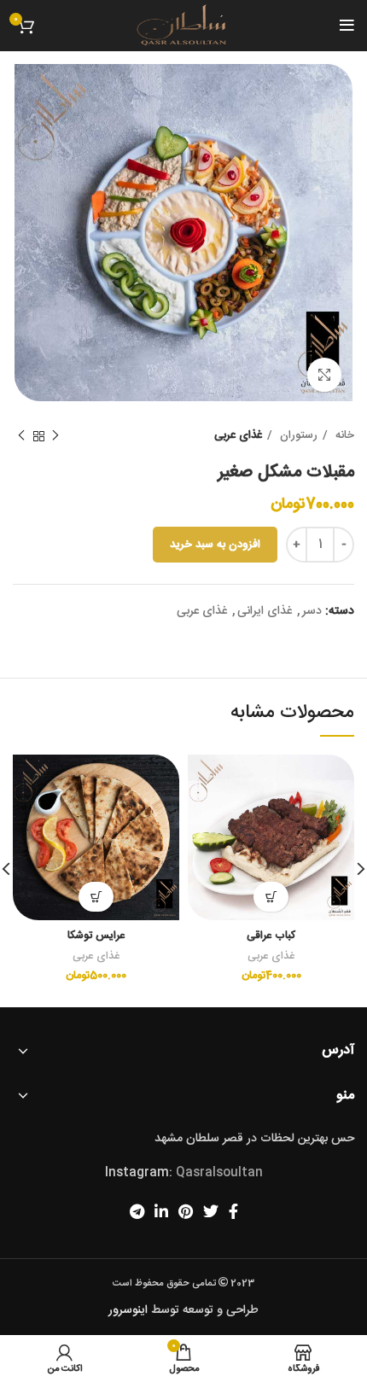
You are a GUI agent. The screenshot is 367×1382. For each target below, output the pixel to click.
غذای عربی (238, 436)
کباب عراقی (271, 936)
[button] (271, 897)
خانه (343, 436)
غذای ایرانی (264, 611)
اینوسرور (128, 1310)
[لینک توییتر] (211, 1211)
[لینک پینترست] (185, 1211)
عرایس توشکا (96, 936)
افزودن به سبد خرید (215, 544)
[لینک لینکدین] (161, 1211)
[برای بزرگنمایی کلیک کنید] (324, 375)
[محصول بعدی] (21, 436)
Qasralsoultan (219, 1173)
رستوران (297, 436)
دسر (312, 611)
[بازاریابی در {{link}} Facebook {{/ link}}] (233, 1211)
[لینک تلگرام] (137, 1211)
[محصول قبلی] (55, 436)
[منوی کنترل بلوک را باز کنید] (347, 26)
